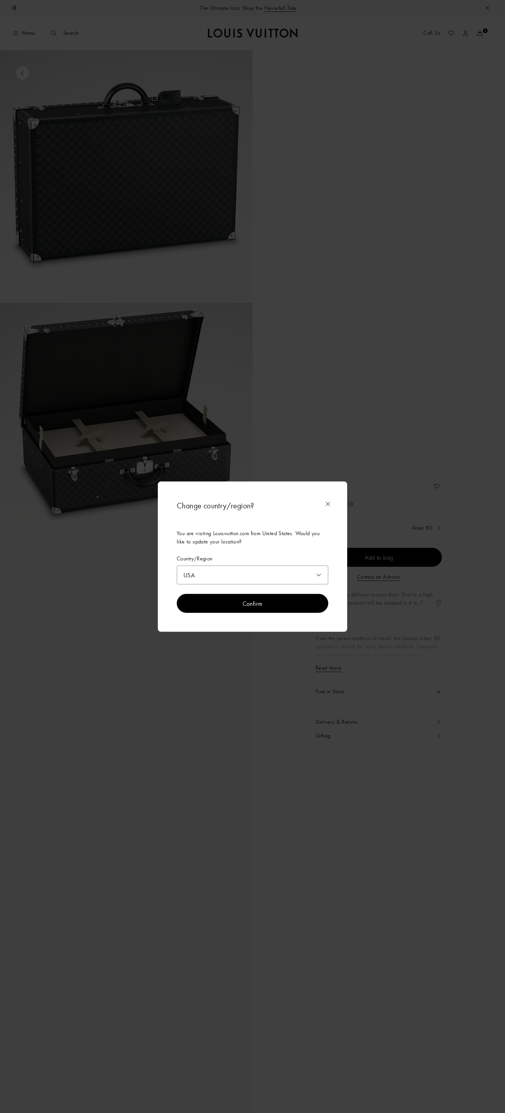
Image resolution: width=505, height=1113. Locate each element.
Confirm (253, 603)
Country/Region (195, 558)
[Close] (328, 504)
